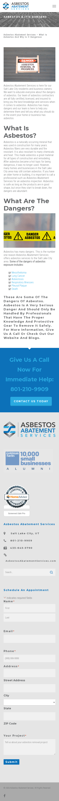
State (7, 708)
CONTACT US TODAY (31, 401)
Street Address (14, 680)
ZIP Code (10, 723)
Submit (11, 761)
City (6, 695)
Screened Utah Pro (16, 513)
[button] (54, 6)
